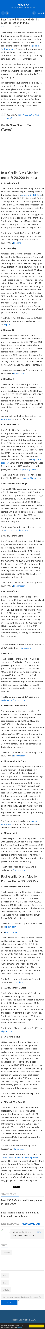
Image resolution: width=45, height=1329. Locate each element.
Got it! (36, 1326)
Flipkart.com (19, 373)
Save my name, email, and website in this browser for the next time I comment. (22, 1297)
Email (5, 1283)
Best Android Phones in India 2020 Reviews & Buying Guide (20, 1214)
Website (6, 1290)
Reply (39, 1232)
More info (19, 1327)
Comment (6, 1253)
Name (5, 1276)
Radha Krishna (6, 27)
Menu (40, 13)
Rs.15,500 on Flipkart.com (16, 530)
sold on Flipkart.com (32, 478)
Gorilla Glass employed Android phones (19, 1157)
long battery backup (28, 469)
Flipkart (17, 243)
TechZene (22, 5)
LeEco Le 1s (11, 932)
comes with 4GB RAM (31, 195)
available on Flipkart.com (13, 700)
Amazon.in (6, 419)
